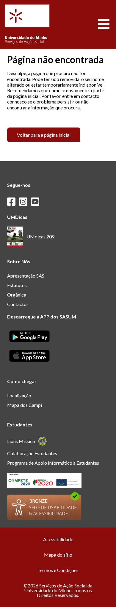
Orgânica (16, 294)
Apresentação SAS (25, 275)
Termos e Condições (58, 570)
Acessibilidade (58, 539)
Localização (19, 395)
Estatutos (17, 285)
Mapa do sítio (58, 554)
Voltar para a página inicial (43, 135)
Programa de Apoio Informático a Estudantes (53, 463)
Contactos (18, 304)
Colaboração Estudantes (32, 453)
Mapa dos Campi (24, 405)
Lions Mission (21, 441)
